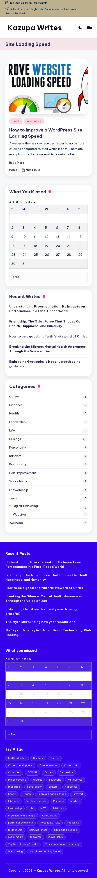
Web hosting (15, 851)
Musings (15, 439)
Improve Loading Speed (52, 794)
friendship (14, 786)
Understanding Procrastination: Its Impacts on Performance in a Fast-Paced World (47, 308)
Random (15, 456)
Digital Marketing (25, 506)
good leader (34, 786)
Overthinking (49, 815)
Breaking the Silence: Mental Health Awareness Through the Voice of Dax (47, 349)
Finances (16, 405)
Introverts (13, 801)
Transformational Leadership (62, 844)
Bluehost (38, 758)
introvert (78, 794)
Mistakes (58, 808)
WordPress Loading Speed (45, 851)
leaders (74, 801)
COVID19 (32, 772)
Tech (16, 121)
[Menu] (89, 27)
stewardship (55, 837)
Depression (66, 772)
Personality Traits (50, 822)
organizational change (21, 815)
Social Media (18, 481)
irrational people (36, 801)
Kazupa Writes (35, 27)
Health (14, 413)
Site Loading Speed (65, 829)
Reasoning (73, 822)
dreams (37, 779)
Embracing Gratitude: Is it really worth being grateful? (45, 364)
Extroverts (55, 779)
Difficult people (17, 779)
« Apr (15, 276)
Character (14, 772)
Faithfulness (75, 779)
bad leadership (17, 758)
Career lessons (48, 765)
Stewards (35, 837)
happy (12, 794)
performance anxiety (20, 822)
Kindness (58, 801)
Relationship (18, 464)
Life (12, 430)
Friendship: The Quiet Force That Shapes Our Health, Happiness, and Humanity (45, 323)
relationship (15, 829)
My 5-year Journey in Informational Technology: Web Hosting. (48, 632)
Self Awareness (38, 829)
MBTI (43, 808)
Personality (17, 447)
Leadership (17, 422)
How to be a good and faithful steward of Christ (48, 336)
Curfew (48, 772)
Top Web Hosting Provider (23, 844)
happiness (71, 786)
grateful (53, 786)
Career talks (71, 765)
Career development (20, 765)
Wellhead (16, 523)
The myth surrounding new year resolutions (40, 622)
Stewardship (18, 490)
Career (14, 396)
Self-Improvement (22, 473)
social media (15, 837)
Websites (34, 121)
